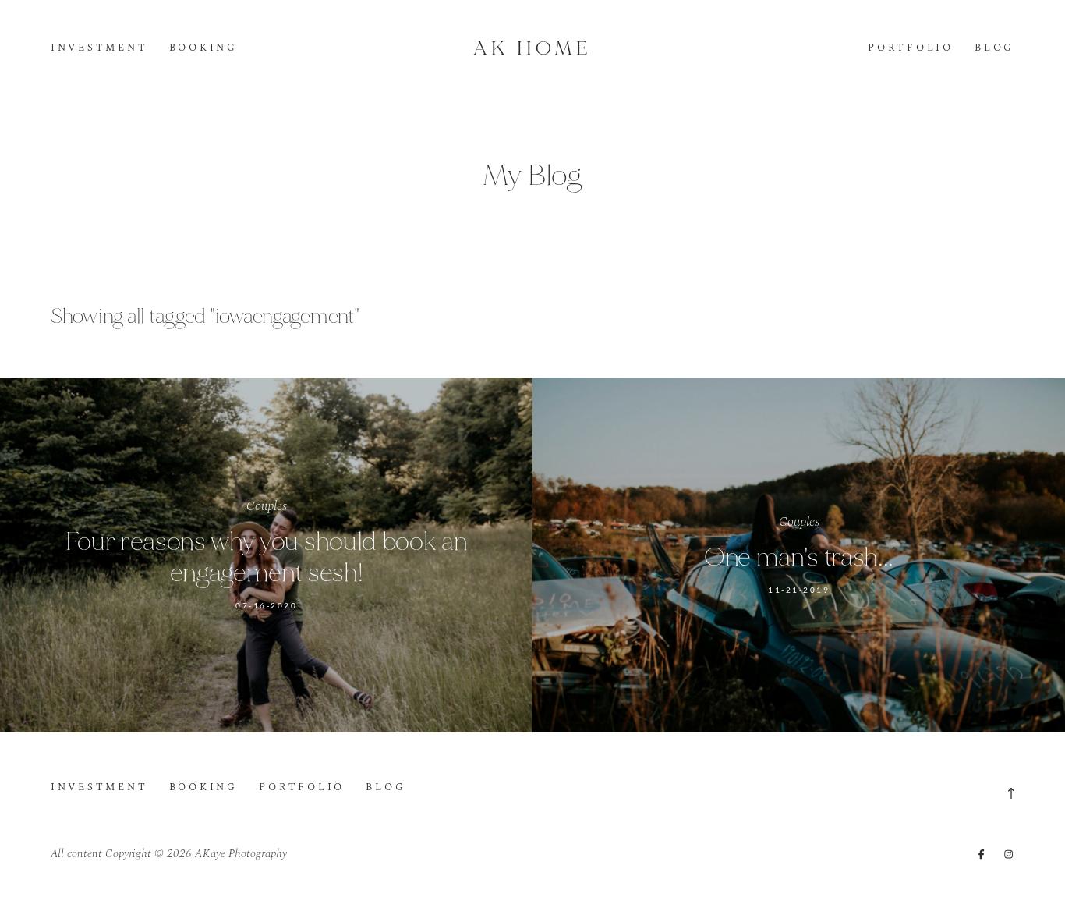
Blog (994, 48)
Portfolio (911, 48)
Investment (99, 48)
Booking (203, 48)
